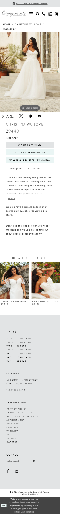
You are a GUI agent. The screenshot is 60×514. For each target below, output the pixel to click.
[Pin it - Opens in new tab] (30, 116)
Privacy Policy (16, 408)
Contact (12, 427)
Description (15, 168)
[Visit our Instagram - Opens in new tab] (17, 471)
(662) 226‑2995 (15, 389)
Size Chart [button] (12, 137)
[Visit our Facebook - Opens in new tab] (7, 471)
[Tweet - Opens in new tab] (21, 116)
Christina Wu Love (28, 24)
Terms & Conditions (20, 412)
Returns (12, 438)
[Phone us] (44, 13)
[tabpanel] (30, 72)
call (33, 229)
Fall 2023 (9, 28)
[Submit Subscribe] (33, 461)
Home (7, 24)
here (32, 511)
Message (11, 229)
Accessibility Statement (23, 416)
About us (12, 423)
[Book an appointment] (50, 13)
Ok (3, 505)
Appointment (15, 420)
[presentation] (14, 280)
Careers (11, 442)
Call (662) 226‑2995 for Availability (31, 159)
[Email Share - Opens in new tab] (39, 116)
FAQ (9, 434)
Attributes (34, 168)
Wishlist (12, 431)
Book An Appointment (30, 152)
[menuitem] (31, 13)
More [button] (11, 198)
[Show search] (37, 13)
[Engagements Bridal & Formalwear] (14, 14)
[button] (31, 13)
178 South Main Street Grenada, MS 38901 (22, 381)
